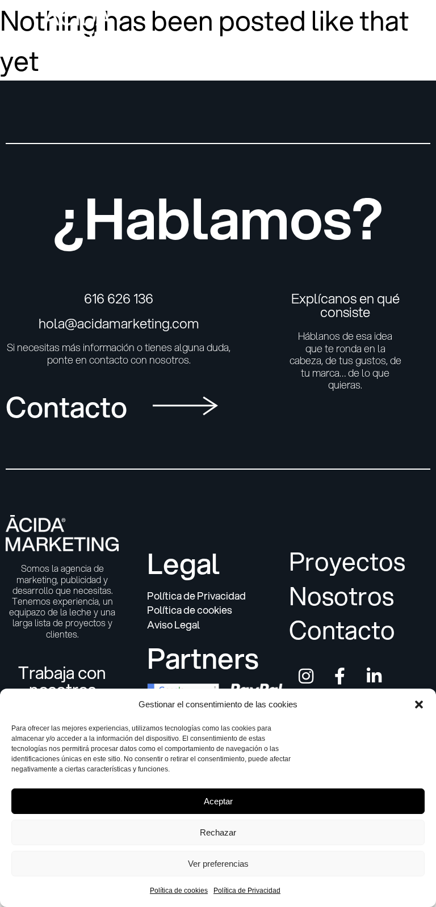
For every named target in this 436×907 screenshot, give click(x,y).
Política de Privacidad (246, 891)
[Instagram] (306, 676)
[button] (419, 704)
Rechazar (218, 832)
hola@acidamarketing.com (119, 323)
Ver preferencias (218, 863)
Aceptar (218, 801)
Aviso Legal (173, 625)
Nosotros (341, 596)
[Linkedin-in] (374, 676)
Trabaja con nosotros (62, 681)
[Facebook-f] (340, 676)
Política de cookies (179, 891)
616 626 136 (118, 298)
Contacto (342, 630)
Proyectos (345, 562)
